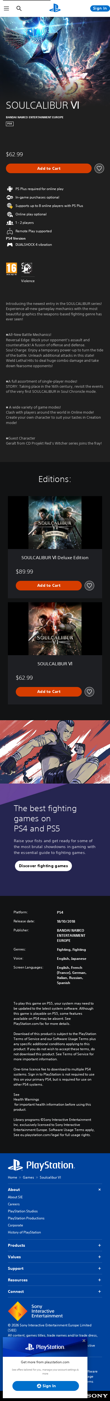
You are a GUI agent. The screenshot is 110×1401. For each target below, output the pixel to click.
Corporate (15, 1225)
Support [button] (15, 1268)
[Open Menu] (6, 8)
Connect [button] (16, 1291)
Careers (14, 1204)
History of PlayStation (24, 1232)
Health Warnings (26, 1099)
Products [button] (16, 1245)
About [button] (14, 1189)
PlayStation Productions (26, 1218)
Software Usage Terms (90, 1376)
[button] (43, 866)
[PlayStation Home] (55, 8)
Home (12, 1177)
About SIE (15, 1197)
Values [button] (14, 1256)
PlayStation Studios (23, 1211)
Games (28, 1177)
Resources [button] (18, 1279)
